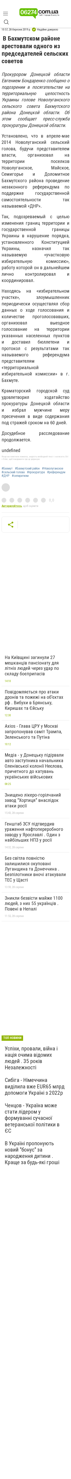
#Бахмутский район (27, 468)
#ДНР (5, 476)
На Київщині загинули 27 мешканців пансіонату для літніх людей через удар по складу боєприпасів (32, 666)
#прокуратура (36, 472)
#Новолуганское (52, 468)
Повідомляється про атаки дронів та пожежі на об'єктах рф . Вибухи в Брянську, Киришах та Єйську (34, 700)
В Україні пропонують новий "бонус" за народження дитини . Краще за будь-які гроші (32, 1153)
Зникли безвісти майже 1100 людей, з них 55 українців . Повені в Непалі (34, 903)
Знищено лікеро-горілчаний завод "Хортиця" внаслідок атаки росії (33, 800)
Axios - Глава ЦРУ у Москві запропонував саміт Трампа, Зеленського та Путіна (33, 731)
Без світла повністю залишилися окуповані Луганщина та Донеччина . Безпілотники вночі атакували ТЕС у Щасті (35, 869)
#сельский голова (13, 472)
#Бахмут (7, 468)
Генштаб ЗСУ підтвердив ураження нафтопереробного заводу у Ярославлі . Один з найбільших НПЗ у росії (34, 832)
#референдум (56, 472)
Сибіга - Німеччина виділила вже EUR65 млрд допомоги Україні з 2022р (34, 1086)
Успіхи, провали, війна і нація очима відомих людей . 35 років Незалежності (31, 1058)
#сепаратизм (20, 476)
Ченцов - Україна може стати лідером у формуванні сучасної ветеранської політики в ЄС (32, 1118)
